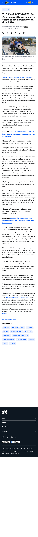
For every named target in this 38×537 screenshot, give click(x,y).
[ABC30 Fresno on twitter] (7, 437)
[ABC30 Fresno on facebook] (3, 437)
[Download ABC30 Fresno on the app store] (6, 442)
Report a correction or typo (9, 320)
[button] (2, 2)
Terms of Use (19, 450)
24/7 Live (13, 2)
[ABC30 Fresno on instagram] (12, 437)
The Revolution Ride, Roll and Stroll (17, 298)
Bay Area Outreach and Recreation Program (16, 77)
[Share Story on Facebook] (3, 32)
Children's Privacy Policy (26, 448)
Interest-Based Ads (28, 450)
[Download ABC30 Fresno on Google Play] (15, 442)
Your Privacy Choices (14, 448)
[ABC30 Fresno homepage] (7, 2)
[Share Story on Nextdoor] (15, 32)
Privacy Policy (5, 448)
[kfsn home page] (4, 412)
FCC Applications (17, 451)
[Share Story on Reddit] (11, 32)
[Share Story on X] (7, 32)
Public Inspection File (7, 451)
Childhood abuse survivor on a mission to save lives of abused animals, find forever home (18, 220)
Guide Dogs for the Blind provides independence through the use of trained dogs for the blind (18, 134)
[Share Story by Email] (19, 32)
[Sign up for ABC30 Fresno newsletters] (16, 437)
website (4, 313)
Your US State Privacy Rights (8, 450)
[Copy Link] (23, 32)
